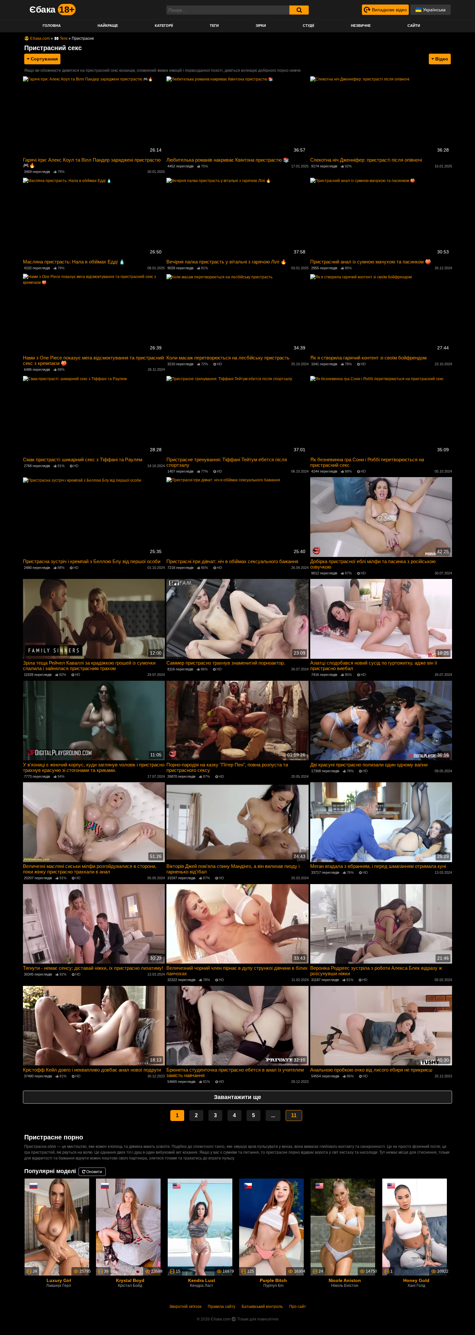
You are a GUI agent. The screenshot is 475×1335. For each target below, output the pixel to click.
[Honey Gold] (414, 1226)
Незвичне (361, 25)
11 (294, 1115)
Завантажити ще (237, 1097)
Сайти (413, 25)
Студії (308, 25)
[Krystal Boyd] (128, 1226)
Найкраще (108, 25)
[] (299, 10)
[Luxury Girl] (57, 1226)
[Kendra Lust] (200, 1226)
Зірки (261, 25)
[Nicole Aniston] (343, 1226)
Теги (214, 25)
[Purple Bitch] (271, 1226)
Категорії (164, 25)
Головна (52, 25)
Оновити (93, 1171)
